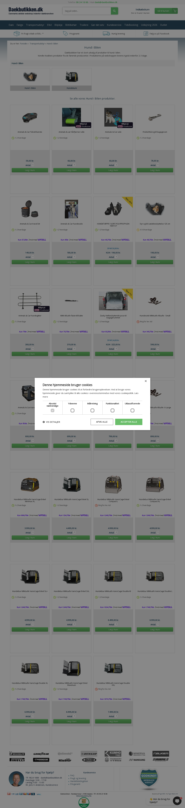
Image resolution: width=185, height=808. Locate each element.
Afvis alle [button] (102, 421)
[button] (51, 421)
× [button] (146, 381)
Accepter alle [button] (129, 421)
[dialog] (92, 404)
